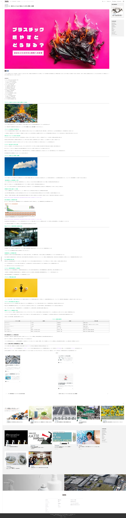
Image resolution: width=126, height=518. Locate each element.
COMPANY (120, 1)
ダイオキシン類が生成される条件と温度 (11, 83)
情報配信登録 (114, 1)
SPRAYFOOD (103, 440)
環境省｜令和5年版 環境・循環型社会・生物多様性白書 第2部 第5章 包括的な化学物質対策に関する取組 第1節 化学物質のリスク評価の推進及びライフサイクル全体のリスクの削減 (23, 197)
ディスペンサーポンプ (114, 34)
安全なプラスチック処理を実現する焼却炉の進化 (11, 89)
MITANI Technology (114, 24)
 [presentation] (123, 403)
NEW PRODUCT (104, 434)
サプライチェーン (73, 348)
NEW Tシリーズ (12, 348)
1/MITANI (113, 30)
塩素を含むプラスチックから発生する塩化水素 (11, 82)
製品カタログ (109, 1)
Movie (58, 501)
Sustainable (113, 25)
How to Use (113, 29)
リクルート (104, 1)
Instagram (59, 503)
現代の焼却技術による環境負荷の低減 (11, 88)
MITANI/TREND (104, 430)
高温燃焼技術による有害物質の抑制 (10, 90)
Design (103, 435)
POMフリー (25, 348)
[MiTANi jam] (7, 1)
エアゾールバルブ (104, 439)
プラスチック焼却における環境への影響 (10, 84)
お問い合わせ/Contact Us (73, 501)
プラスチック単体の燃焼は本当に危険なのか (11, 95)
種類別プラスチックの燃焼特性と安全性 (11, 96)
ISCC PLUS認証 (59, 348)
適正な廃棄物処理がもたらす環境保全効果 (11, 97)
